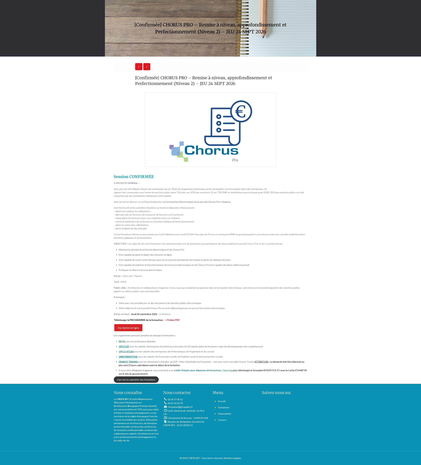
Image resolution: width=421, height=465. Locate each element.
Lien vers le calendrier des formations (136, 379)
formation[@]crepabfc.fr (180, 406)
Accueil (221, 401)
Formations (223, 407)
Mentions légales (232, 458)
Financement (224, 413)
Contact (222, 419)
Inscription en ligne (128, 327)
